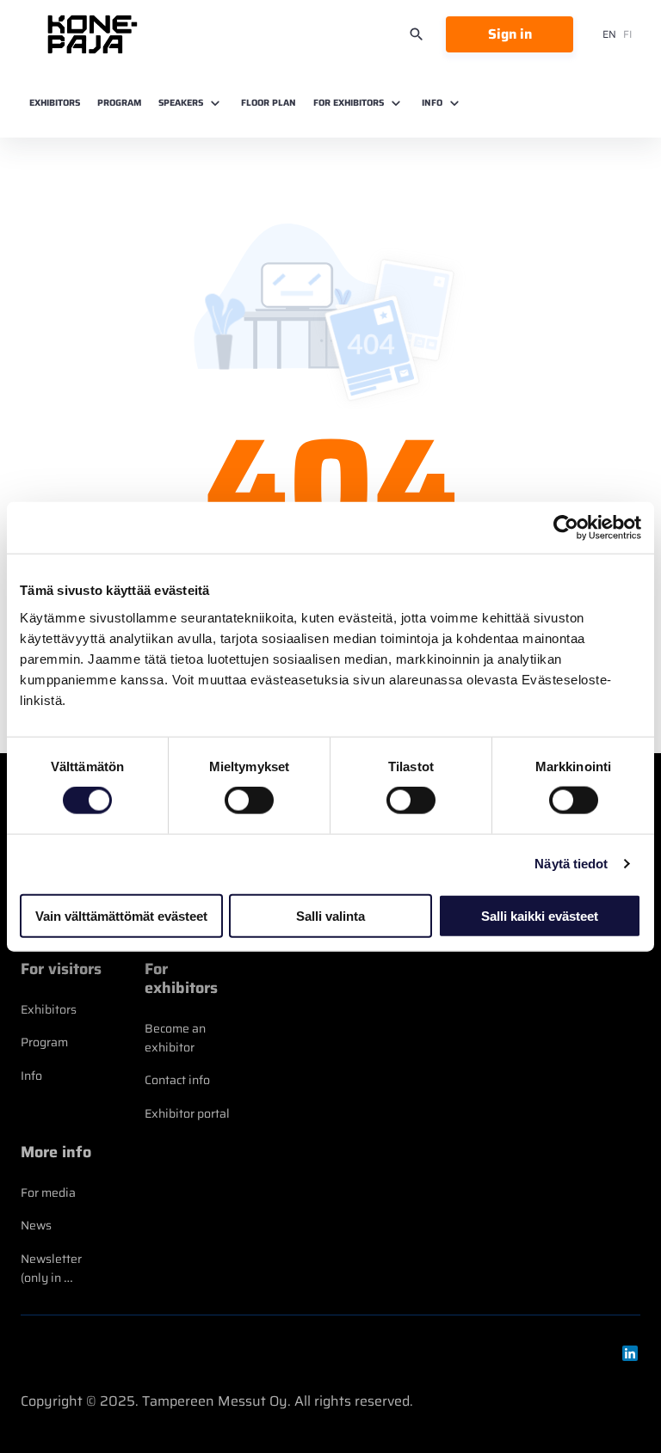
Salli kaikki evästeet (539, 915)
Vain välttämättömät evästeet (121, 915)
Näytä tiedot (571, 863)
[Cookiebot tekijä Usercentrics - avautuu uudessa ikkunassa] (566, 528)
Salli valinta (330, 915)
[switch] (249, 800)
